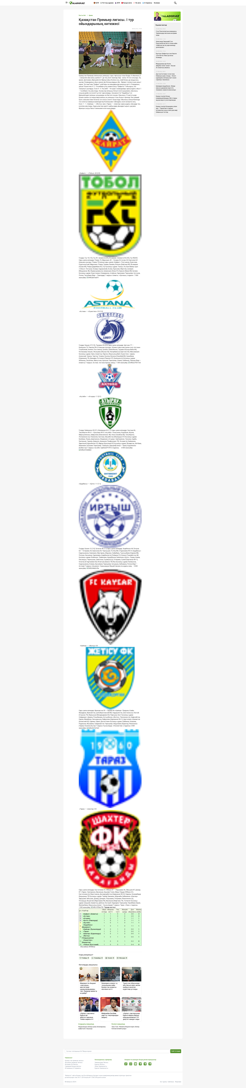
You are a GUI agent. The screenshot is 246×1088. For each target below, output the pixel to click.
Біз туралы (163, 1082)
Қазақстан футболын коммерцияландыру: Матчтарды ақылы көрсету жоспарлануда (166, 98)
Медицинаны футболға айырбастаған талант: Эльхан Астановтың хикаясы (165, 65)
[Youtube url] (136, 1064)
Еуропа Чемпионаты (101, 1068)
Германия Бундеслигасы (73, 1066)
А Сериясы (148, 3)
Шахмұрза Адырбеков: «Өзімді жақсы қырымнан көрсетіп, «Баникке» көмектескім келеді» (166, 88)
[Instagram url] (131, 1064)
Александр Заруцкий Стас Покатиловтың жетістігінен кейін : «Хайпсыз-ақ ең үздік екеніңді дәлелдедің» (167, 44)
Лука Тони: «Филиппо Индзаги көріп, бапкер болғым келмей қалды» (125, 1027)
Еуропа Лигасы (100, 1064)
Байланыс (171, 1082)
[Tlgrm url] (145, 1064)
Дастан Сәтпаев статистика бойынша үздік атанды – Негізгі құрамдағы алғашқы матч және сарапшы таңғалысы (166, 76)
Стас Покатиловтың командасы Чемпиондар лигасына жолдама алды (166, 33)
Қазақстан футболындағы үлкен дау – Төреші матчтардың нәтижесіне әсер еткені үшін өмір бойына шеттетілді (166, 109)
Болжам (157, 3)
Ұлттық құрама (107, 3)
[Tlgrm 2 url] (150, 1064)
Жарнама (178, 1082)
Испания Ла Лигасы (71, 1064)
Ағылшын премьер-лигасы (73, 1062)
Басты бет (82, 15)
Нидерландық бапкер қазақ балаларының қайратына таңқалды (92, 1027)
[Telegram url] (140, 1064)
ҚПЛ (97, 3)
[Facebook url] (125, 1064)
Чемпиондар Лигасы (101, 1062)
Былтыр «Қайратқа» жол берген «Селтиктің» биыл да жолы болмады (166, 55)
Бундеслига (127, 3)
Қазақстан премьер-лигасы (74, 1060)
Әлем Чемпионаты (101, 1066)
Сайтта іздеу (175, 1051)
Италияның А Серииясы (73, 1068)
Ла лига (138, 3)
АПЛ (118, 3)
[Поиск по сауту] (175, 3)
